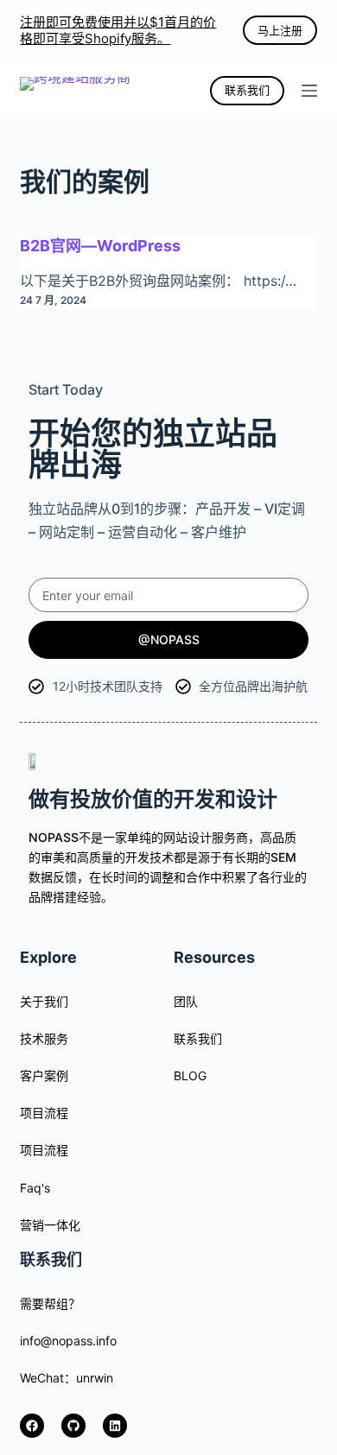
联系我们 (247, 90)
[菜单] (309, 90)
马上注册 (280, 30)
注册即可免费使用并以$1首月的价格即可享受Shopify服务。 (118, 30)
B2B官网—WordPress (100, 246)
